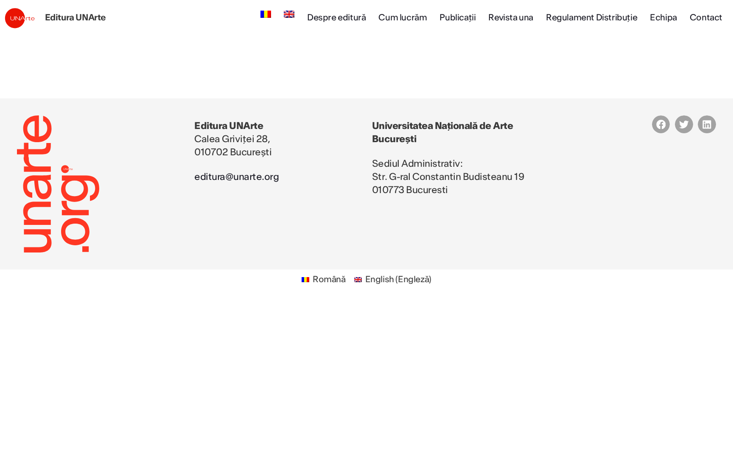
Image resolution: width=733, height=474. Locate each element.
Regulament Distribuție (591, 18)
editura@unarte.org (236, 177)
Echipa (663, 18)
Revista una (510, 18)
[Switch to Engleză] (289, 14)
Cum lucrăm (402, 18)
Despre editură (336, 18)
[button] (661, 124)
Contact (706, 18)
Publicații (457, 18)
